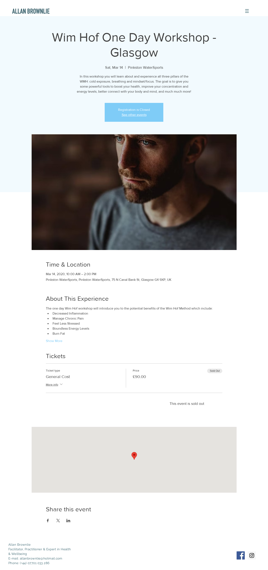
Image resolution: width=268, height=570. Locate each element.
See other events (134, 115)
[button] (247, 11)
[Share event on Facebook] (48, 520)
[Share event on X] (58, 520)
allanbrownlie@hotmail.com (41, 558)
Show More (54, 341)
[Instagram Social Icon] (252, 555)
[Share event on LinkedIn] (68, 520)
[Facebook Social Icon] (241, 555)
